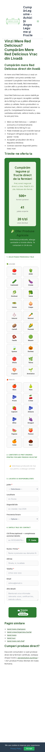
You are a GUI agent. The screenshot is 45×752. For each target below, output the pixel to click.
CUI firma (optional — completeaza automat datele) (21, 534)
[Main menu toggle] (37, 21)
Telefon (10, 569)
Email (9, 579)
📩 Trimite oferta (23, 612)
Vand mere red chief (15, 641)
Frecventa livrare (14, 514)
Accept (29, 749)
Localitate (11, 495)
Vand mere (11, 635)
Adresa (9, 559)
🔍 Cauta (32, 540)
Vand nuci (11, 638)
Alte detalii (11, 589)
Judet (9, 485)
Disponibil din (12, 505)
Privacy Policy (15, 749)
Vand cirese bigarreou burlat (19, 632)
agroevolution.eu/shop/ (28, 657)
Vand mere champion (16, 629)
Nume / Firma (13, 549)
